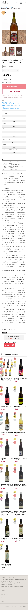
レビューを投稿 (9, 345)
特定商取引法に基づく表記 (6, 598)
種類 (3, 107)
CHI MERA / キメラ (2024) (7, 432)
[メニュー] (25, 2)
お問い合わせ (4, 601)
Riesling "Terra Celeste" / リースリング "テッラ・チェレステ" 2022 (7, 566)
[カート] (21, 2)
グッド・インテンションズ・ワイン (10, 149)
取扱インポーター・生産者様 (8, 105)
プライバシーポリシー (5, 594)
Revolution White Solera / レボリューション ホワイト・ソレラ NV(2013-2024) (20, 513)
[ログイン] (16, 2)
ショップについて (4, 590)
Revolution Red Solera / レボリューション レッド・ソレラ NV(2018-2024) (20, 486)
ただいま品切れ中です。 (14, 86)
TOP (1, 7)
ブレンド (10, 7)
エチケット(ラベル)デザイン (8, 103)
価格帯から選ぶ (5, 108)
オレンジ (7, 107)
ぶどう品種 (6, 7)
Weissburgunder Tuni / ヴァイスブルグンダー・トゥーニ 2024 (7, 486)
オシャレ (17, 103)
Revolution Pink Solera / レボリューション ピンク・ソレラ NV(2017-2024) (7, 513)
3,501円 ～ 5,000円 (14, 108)
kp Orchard (18, 105)
